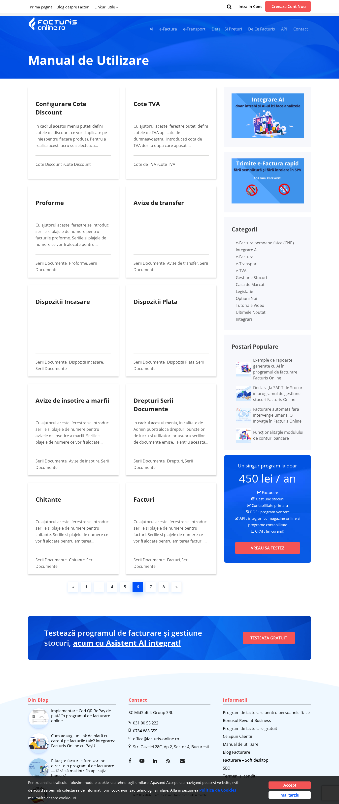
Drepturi (175, 461)
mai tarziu (289, 795)
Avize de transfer (159, 203)
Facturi (144, 499)
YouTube (142, 760)
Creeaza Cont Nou (288, 6)
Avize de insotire (84, 461)
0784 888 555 (145, 731)
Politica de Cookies (217, 790)
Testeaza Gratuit (268, 638)
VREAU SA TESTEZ (267, 548)
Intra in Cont (250, 6)
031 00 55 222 (145, 723)
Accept (289, 785)
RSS (169, 760)
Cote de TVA (145, 164)
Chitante (48, 499)
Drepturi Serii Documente (153, 404)
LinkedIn (156, 760)
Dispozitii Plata (156, 301)
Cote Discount (48, 164)
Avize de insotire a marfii (72, 400)
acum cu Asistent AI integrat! (127, 643)
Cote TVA (147, 104)
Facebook (132, 760)
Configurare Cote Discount (60, 108)
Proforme (49, 203)
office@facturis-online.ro (156, 739)
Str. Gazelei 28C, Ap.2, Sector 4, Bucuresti (171, 746)
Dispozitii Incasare (62, 301)
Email (183, 760)
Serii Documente (51, 263)
